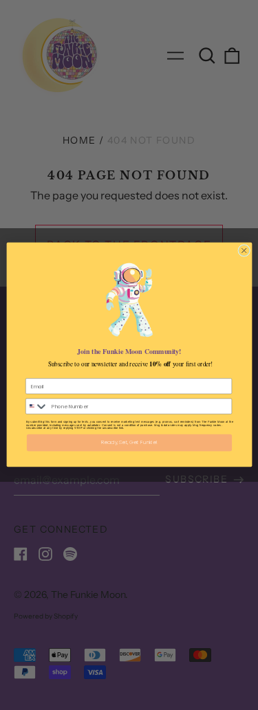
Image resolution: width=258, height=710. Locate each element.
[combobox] (36, 406)
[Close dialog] (243, 250)
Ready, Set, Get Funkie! (129, 443)
